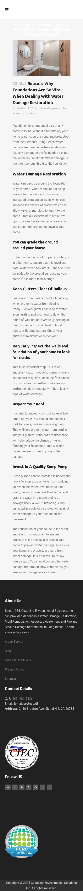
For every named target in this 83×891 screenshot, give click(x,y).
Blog (8, 651)
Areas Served (14, 641)
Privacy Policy (15, 669)
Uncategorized (51, 108)
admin (17, 113)
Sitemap (10, 679)
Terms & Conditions (18, 660)
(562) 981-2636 (22, 698)
